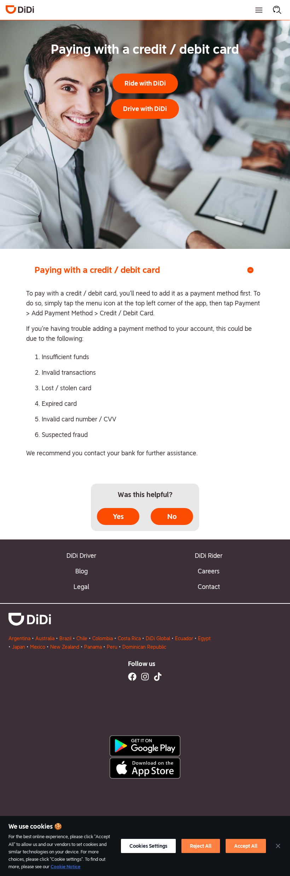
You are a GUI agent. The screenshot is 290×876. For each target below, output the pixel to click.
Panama (93, 647)
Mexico (37, 647)
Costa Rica (129, 638)
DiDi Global (158, 638)
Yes (118, 516)
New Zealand (64, 647)
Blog (81, 571)
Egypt (204, 638)
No (172, 516)
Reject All (200, 846)
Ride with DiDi (145, 83)
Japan (18, 647)
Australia (44, 638)
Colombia (102, 638)
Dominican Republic (144, 647)
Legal (81, 586)
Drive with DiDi (145, 108)
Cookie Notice (65, 866)
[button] (145, 83)
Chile (81, 638)
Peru (112, 647)
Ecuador (184, 638)
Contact (209, 586)
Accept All (245, 846)
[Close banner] (278, 845)
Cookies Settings (148, 846)
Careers (209, 571)
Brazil (65, 638)
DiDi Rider (208, 555)
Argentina (19, 638)
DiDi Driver (81, 555)
